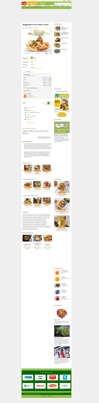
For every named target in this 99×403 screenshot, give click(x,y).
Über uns (24, 393)
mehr (50, 77)
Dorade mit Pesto (64, 49)
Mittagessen (38, 221)
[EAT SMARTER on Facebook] (42, 396)
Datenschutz (44, 393)
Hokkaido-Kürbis (64, 270)
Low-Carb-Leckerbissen (62, 194)
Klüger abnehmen (47, 5)
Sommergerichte (26, 217)
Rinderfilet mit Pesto (64, 37)
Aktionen (63, 5)
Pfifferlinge (63, 277)
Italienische (40, 215)
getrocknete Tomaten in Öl (32, 107)
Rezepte (29, 5)
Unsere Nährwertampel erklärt (32, 87)
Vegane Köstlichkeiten (62, 229)
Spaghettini (29, 119)
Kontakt (34, 393)
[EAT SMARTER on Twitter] (49, 396)
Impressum (40, 393)
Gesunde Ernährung (37, 5)
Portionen (48, 104)
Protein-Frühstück (46, 189)
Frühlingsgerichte (47, 215)
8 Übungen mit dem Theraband (61, 359)
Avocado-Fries (47, 244)
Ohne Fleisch (29, 215)
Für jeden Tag (46, 217)
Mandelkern (31, 131)
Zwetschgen (63, 290)
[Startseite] (30, 3)
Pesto (44, 219)
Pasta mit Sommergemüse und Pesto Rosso (64, 28)
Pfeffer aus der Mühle (31, 122)
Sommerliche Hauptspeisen (45, 226)
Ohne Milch (35, 215)
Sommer (24, 5)
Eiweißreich (28, 189)
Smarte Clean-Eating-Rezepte (62, 211)
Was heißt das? (34, 60)
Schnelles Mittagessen (37, 224)
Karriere (28, 393)
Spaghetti (40, 219)
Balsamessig (31, 117)
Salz (27, 121)
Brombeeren (63, 283)
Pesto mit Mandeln (26, 221)
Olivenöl (28, 114)
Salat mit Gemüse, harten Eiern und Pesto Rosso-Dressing (65, 33)
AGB (37, 393)
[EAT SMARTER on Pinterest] (44, 396)
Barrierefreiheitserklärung (27, 394)
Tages (30, 226)
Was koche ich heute (28, 205)
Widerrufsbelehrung (59, 393)
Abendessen (44, 221)
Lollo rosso (56, 319)
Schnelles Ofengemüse (27, 244)
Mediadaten (34, 394)
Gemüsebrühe (29, 115)
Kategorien (38, 394)
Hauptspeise (25, 224)
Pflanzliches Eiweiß (37, 189)
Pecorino (28, 112)
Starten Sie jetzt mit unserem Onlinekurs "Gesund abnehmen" (61, 134)
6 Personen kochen (36, 226)
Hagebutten (63, 296)
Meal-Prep (46, 205)
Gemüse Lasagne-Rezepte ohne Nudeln (30, 228)
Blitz (31, 217)
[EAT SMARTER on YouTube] (51, 396)
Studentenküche (30, 219)
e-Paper (68, 111)
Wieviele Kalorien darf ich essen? (37, 68)
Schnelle (24, 219)
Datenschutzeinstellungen (51, 393)
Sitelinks (31, 393)
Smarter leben (56, 5)
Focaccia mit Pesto (64, 43)
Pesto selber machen (58, 337)
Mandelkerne (33, 110)
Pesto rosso (33, 221)
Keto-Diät (46, 172)
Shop (68, 5)
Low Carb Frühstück (28, 172)
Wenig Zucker (25, 226)
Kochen (36, 219)
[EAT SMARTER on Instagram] (46, 396)
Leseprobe (56, 111)
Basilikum (28, 108)
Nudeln (24, 215)
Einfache (34, 217)
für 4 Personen (40, 217)
